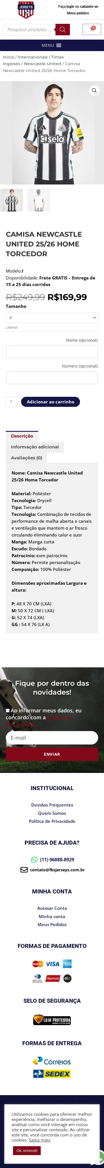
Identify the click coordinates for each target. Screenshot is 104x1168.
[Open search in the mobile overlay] (36, 29)
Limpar (11, 327)
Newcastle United (42, 63)
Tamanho (16, 306)
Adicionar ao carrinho (50, 402)
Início (8, 57)
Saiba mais (39, 1139)
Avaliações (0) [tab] (26, 457)
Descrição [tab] (22, 436)
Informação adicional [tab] (35, 447)
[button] (48, 45)
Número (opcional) (80, 366)
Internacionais (33, 57)
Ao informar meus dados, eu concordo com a (43, 717)
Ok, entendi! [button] (26, 1150)
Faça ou (78, 7)
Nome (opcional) (82, 340)
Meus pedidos (78, 13)
